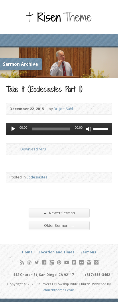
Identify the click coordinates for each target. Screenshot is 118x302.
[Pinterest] (59, 262)
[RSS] (22, 262)
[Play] (13, 129)
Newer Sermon (59, 212)
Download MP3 (33, 149)
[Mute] (89, 129)
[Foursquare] (96, 262)
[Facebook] (44, 262)
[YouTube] (66, 262)
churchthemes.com (58, 290)
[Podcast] (29, 262)
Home (27, 252)
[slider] (101, 128)
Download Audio (15, 149)
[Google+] (52, 262)
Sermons (88, 252)
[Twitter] (37, 262)
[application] (59, 129)
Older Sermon (59, 225)
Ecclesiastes (37, 177)
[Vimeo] (74, 262)
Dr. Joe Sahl (63, 108)
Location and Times (56, 252)
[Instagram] (89, 262)
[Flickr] (81, 262)
